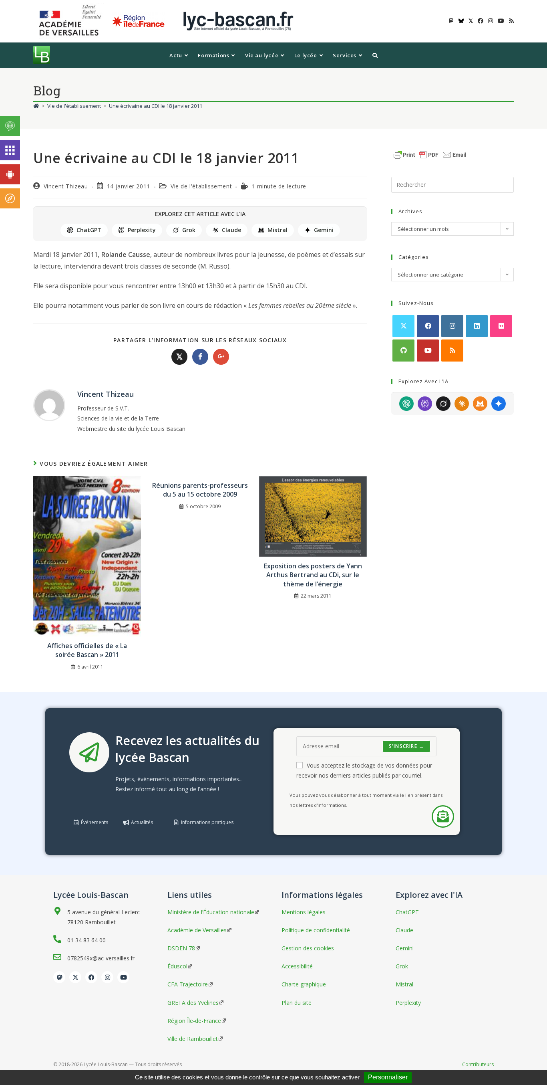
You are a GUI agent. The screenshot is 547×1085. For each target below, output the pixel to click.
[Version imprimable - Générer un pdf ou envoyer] (430, 154)
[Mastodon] (59, 977)
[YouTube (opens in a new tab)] (501, 21)
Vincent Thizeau (66, 186)
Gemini (324, 230)
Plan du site (297, 1002)
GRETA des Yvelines (193, 1002)
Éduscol (177, 966)
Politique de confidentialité (316, 930)
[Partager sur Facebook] (200, 357)
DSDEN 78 (181, 948)
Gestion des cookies (308, 948)
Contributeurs (478, 1064)
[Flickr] (501, 326)
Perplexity (142, 230)
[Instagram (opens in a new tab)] (490, 21)
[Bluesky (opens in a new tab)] (461, 21)
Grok (188, 230)
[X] (403, 326)
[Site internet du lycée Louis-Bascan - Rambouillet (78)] (238, 20)
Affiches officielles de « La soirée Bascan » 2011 (87, 650)
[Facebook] (428, 326)
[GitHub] (403, 350)
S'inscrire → (406, 746)
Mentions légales (304, 912)
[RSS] (452, 350)
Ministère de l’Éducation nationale (210, 912)
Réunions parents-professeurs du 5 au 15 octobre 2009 (200, 490)
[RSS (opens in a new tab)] (510, 21)
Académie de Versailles (197, 930)
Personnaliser (388, 1077)
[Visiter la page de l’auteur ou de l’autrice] (49, 404)
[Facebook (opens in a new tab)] (480, 21)
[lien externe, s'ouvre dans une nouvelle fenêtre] (71, 20)
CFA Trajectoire (187, 984)
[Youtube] (428, 350)
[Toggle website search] (375, 55)
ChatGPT (88, 230)
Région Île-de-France (194, 1020)
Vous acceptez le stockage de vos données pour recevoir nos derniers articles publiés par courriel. (364, 770)
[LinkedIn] (477, 326)
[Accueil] (36, 105)
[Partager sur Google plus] (221, 357)
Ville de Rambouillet (192, 1039)
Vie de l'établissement (201, 186)
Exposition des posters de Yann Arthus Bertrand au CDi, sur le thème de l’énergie (313, 575)
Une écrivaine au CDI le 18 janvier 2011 (155, 105)
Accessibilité (297, 966)
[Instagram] (452, 326)
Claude (231, 230)
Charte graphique (304, 984)
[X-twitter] (75, 977)
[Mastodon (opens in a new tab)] (451, 21)
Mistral (277, 230)
